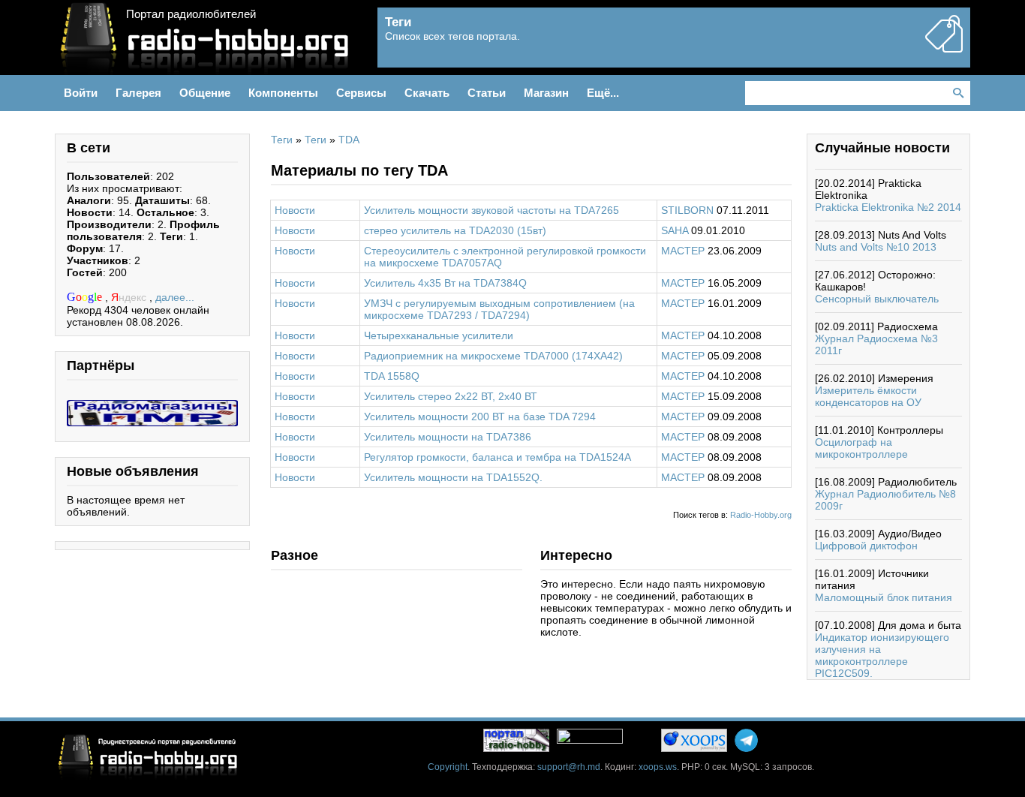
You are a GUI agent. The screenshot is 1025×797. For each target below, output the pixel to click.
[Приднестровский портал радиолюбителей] (516, 740)
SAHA (674, 230)
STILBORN (687, 210)
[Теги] (944, 47)
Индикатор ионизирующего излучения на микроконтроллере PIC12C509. (882, 655)
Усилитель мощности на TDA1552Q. (453, 477)
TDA (348, 140)
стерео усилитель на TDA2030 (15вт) (455, 230)
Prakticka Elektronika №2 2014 (888, 207)
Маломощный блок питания (883, 597)
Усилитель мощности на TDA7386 (447, 437)
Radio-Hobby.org (761, 514)
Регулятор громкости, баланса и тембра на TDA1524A (497, 457)
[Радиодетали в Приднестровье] (152, 406)
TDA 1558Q (391, 376)
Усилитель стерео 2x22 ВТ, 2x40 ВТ (450, 396)
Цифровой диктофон (866, 546)
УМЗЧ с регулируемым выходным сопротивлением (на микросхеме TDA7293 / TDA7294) (499, 309)
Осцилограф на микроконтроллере (861, 448)
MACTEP (683, 251)
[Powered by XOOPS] (694, 740)
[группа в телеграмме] (746, 740)
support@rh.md (568, 767)
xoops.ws (658, 767)
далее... (174, 297)
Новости (295, 210)
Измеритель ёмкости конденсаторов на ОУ (868, 396)
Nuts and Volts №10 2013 (875, 247)
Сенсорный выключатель (877, 299)
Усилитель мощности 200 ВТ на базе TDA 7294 (480, 417)
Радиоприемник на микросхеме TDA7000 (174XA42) (493, 356)
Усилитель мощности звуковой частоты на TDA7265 (491, 210)
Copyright (447, 767)
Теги (282, 140)
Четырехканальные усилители (438, 335)
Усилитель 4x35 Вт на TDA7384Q (445, 283)
